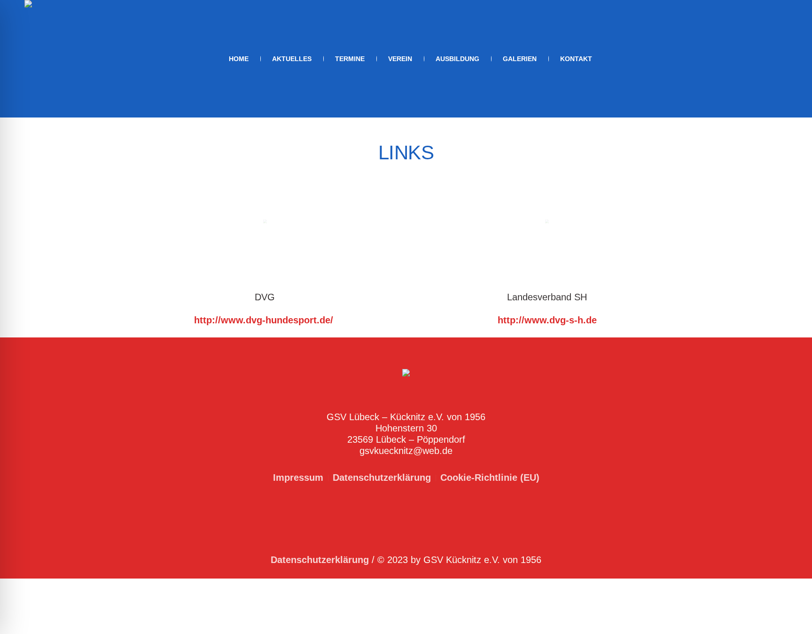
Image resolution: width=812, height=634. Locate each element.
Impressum (298, 477)
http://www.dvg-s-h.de (547, 320)
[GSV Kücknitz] (406, 375)
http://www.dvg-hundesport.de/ (265, 320)
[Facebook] (767, 59)
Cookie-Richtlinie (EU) (489, 477)
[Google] (780, 59)
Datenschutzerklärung (382, 477)
